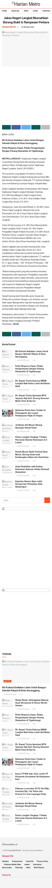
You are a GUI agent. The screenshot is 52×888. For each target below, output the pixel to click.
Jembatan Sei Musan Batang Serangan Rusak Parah (28, 426)
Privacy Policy (42, 861)
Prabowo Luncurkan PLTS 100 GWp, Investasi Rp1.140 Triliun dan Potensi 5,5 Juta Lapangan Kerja (32, 791)
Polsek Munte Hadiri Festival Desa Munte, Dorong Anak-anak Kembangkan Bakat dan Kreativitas (32, 454)
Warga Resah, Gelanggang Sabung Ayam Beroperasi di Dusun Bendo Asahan (31, 703)
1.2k (33, 375)
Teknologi (19, 867)
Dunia (35, 11)
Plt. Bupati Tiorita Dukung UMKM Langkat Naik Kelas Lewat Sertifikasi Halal (32, 383)
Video (28, 867)
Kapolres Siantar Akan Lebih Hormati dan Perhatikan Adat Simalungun (28, 484)
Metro (7, 681)
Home (4, 11)
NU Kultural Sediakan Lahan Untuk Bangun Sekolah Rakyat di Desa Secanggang (23, 142)
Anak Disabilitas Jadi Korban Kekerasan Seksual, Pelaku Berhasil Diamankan (32, 469)
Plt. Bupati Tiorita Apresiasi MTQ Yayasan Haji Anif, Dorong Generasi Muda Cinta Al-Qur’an (32, 398)
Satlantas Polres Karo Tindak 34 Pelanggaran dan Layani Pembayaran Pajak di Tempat (30, 413)
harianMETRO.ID (14, 850)
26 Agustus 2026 (22, 419)
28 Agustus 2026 (22, 360)
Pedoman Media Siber (12, 864)
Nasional (47, 11)
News (26, 11)
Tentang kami (17, 861)
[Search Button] (47, 500)
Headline (15, 11)
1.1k (33, 360)
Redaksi (5, 861)
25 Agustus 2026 (22, 431)
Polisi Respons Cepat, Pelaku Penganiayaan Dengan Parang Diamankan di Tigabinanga (23, 149)
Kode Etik (29, 861)
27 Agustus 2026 (22, 375)
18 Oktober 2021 (27, 27)
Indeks (27, 864)
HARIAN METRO (9, 27)
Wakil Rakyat (39, 867)
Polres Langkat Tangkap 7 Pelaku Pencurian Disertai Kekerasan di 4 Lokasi (31, 440)
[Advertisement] (26, 95)
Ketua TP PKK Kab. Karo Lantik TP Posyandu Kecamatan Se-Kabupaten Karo (32, 776)
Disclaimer (37, 864)
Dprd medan (7, 867)
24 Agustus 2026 (22, 461)
